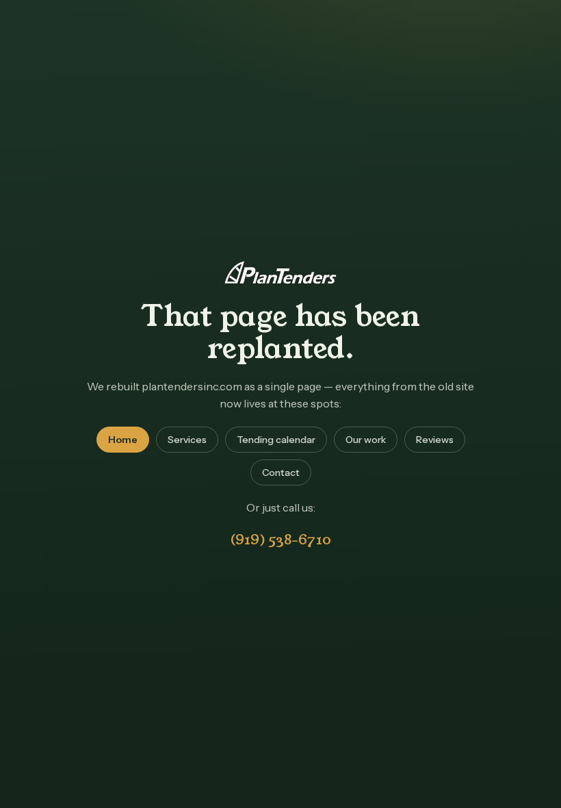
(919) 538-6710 (280, 539)
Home (123, 439)
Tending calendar (276, 439)
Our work (365, 439)
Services (187, 439)
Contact (281, 472)
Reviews (435, 439)
